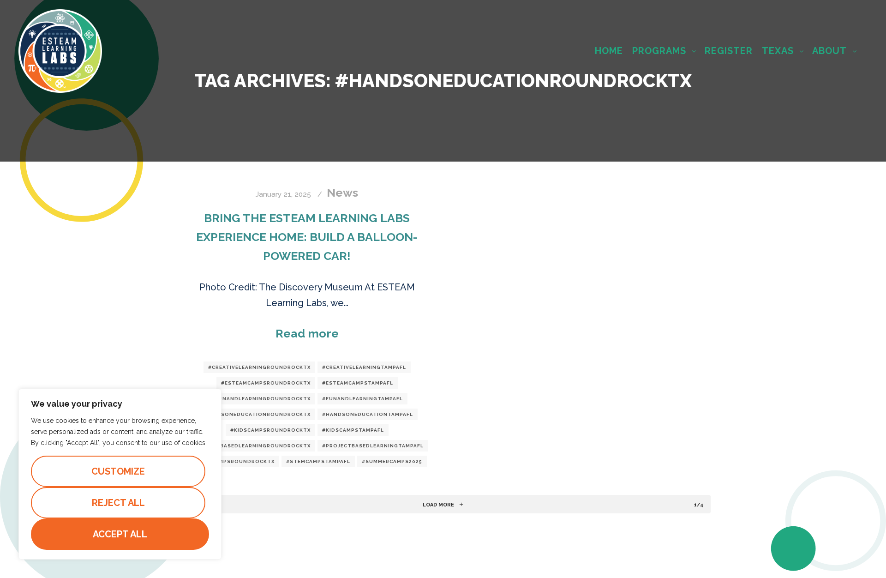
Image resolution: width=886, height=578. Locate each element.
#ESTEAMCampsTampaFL (357, 382)
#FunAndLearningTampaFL (362, 398)
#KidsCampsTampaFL (353, 430)
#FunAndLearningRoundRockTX (261, 398)
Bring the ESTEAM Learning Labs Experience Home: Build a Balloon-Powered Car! (307, 237)
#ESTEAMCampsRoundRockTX (266, 382)
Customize (118, 471)
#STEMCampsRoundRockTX (233, 461)
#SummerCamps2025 (392, 461)
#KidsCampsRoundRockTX (270, 430)
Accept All (120, 534)
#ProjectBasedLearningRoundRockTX (251, 445)
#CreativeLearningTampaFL (364, 367)
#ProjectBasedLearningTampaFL (373, 445)
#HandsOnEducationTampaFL (367, 414)
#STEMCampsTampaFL (318, 461)
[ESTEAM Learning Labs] (60, 51)
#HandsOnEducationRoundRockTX (256, 414)
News (342, 192)
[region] (120, 474)
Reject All (118, 502)
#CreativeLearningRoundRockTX (259, 367)
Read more (307, 333)
